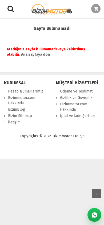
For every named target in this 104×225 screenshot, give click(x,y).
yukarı (96, 193)
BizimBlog (16, 109)
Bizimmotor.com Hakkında (21, 100)
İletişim (14, 122)
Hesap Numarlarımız (25, 91)
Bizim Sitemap (20, 116)
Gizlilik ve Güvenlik (76, 97)
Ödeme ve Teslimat (76, 91)
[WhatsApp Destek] (94, 215)
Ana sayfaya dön (35, 54)
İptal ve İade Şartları (77, 116)
